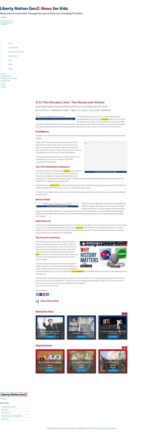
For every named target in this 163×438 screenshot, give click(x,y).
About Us (5, 410)
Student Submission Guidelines (12, 416)
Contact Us (5, 419)
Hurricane (80, 211)
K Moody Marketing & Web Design (103, 428)
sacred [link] (74, 271)
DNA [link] (37, 254)
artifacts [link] (67, 171)
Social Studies (13, 56)
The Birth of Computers (81, 333)
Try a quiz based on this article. (47, 286)
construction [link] (54, 185)
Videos (10, 69)
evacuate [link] (79, 227)
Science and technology (16, 52)
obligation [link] (80, 271)
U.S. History (113, 362)
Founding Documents (9, 407)
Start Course (50, 370)
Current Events (13, 47)
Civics (10, 60)
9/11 (77, 110)
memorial (84, 110)
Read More (50, 336)
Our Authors (6, 413)
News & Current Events (50, 362)
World (10, 64)
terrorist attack (94, 110)
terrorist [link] (105, 119)
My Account (6, 22)
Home (10, 43)
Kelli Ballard (44, 110)
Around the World (81, 362)
